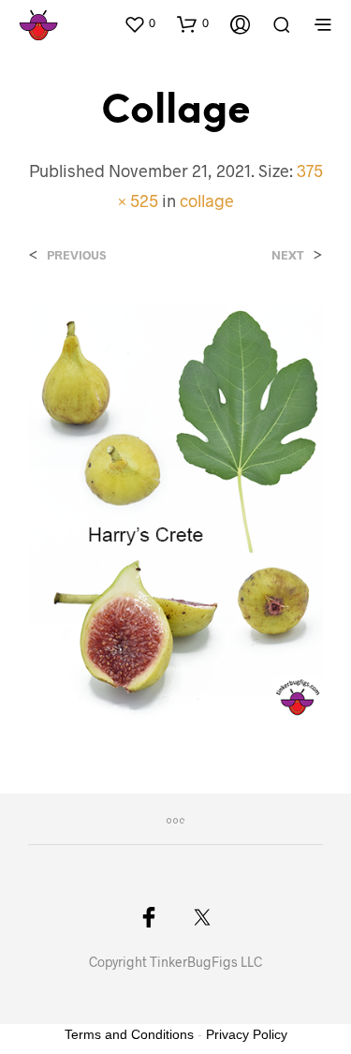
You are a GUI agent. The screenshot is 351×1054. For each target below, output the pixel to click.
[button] (139, 23)
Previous (76, 255)
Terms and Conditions (129, 1034)
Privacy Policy (246, 1034)
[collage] (175, 510)
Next (287, 255)
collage (207, 200)
